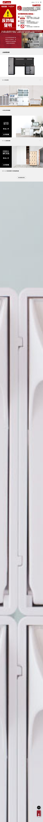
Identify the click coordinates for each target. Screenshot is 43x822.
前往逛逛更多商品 (21, 177)
